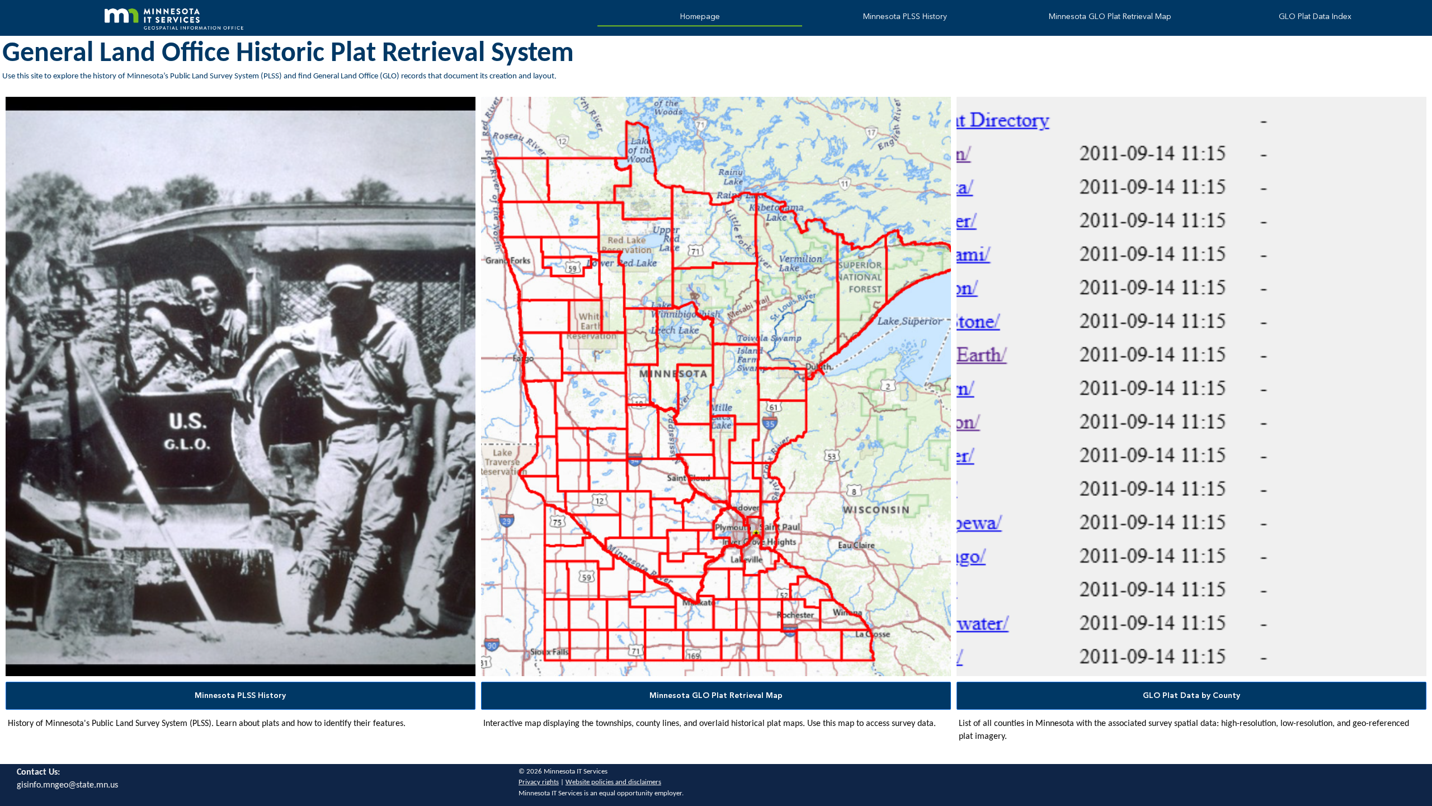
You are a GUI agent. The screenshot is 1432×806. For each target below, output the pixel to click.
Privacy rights (539, 782)
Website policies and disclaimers (613, 782)
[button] (240, 696)
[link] (700, 18)
